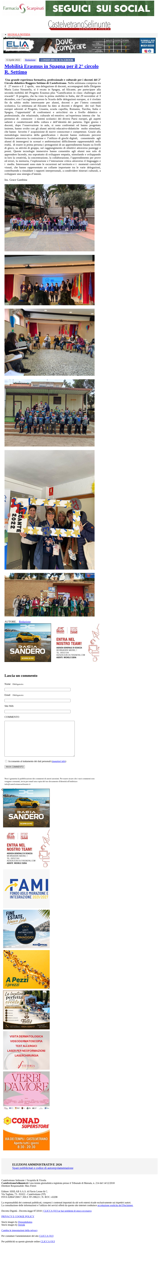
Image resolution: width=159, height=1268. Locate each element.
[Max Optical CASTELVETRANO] (26, 947)
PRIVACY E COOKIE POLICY (17, 1216)
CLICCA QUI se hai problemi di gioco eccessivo (67, 1211)
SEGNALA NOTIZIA (19, 34)
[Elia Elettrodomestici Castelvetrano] (79, 52)
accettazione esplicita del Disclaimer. (115, 1205)
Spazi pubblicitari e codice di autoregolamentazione (42, 1168)
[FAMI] (26, 907)
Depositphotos (25, 1222)
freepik (21, 1224)
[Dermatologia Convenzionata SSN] (26, 1069)
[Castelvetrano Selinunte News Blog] (79, 29)
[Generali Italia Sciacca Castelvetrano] (76, 661)
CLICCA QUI (46, 1236)
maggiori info (58, 761)
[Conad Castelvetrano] (26, 1149)
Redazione (30, 60)
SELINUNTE (15, 37)
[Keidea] (26, 988)
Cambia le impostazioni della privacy (19, 1230)
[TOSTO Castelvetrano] (26, 1028)
